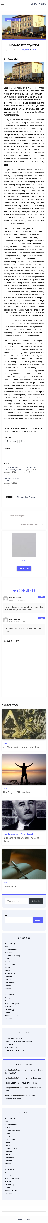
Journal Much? (10, 886)
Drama (7, 958)
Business (8, 952)
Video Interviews (11, 1015)
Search (7, 915)
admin (9, 50)
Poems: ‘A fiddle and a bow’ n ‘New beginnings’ (13, 468)
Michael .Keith (15, 598)
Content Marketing (12, 955)
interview (8, 976)
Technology (9, 1009)
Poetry (7, 997)
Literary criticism (14, 834)
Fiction (7, 970)
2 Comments (38, 50)
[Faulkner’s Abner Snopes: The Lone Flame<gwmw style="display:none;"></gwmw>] (24, 815)
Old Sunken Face (12, 1044)
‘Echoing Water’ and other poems (18, 1041)
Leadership (9, 979)
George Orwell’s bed (13, 1038)
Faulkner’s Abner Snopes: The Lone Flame (21, 839)
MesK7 (29, 1220)
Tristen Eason (10, 1082)
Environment (10, 964)
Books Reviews (11, 949)
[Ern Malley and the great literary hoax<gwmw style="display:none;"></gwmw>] (24, 724)
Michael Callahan (16, 619)
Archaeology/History (13, 943)
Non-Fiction (9, 994)
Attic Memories (11, 1047)
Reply (41, 597)
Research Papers (26, 834)
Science (8, 1006)
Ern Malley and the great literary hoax (21, 746)
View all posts (24, 568)
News (7, 991)
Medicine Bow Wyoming (26, 497)
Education (9, 961)
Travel (17, 20)
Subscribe (36, 901)
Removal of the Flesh (28, 1082)
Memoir (8, 988)
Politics (8, 1000)
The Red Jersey (35, 1077)
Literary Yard (38, 3)
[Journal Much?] (24, 864)
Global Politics (11, 973)
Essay (9, 20)
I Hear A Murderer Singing (15, 1050)
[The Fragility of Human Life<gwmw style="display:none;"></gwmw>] (24, 769)
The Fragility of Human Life (16, 792)
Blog (7, 946)
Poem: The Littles (30, 467)
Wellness (8, 1018)
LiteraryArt (9, 985)
